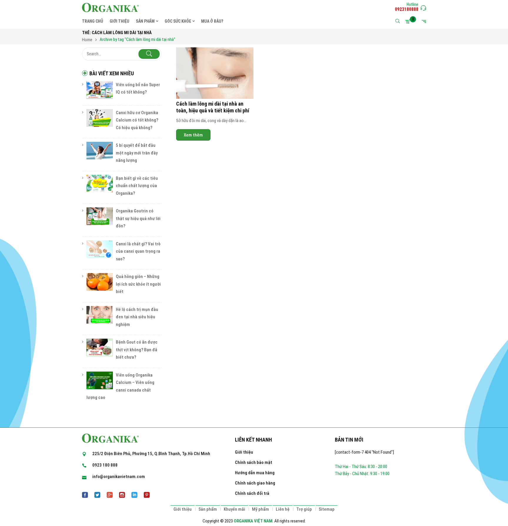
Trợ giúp (304, 509)
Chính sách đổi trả (252, 493)
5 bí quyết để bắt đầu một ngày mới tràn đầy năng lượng (137, 153)
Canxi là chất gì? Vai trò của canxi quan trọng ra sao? (138, 251)
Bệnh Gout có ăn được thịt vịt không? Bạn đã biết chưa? (137, 349)
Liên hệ (283, 509)
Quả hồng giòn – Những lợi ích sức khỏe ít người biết (138, 284)
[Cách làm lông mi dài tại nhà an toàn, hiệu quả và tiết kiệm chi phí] (214, 73)
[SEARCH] (149, 54)
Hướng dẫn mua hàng (255, 472)
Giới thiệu (244, 452)
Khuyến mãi (234, 509)
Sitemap (327, 509)
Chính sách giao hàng (255, 483)
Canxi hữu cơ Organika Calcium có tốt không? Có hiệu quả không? (137, 120)
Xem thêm (193, 134)
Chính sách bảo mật (253, 462)
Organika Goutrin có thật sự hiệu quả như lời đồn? (138, 218)
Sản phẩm (207, 509)
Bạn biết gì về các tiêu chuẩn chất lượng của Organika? (137, 186)
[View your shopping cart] (409, 21)
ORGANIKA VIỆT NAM (253, 521)
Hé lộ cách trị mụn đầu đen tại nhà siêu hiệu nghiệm (137, 317)
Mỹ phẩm (260, 509)
